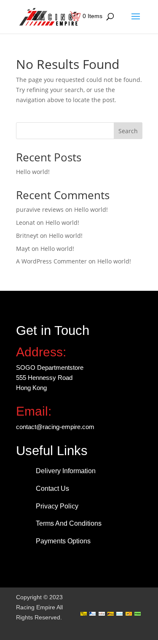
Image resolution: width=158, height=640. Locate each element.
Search (128, 131)
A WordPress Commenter (51, 261)
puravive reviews (40, 209)
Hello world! (33, 172)
